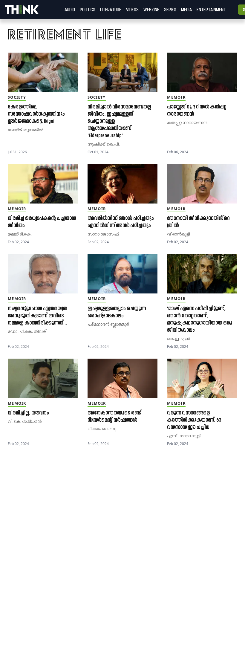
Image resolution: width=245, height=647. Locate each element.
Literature (110, 9)
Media (186, 9)
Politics (87, 9)
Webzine (151, 9)
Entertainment (211, 9)
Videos (132, 9)
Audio (70, 9)
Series (170, 9)
